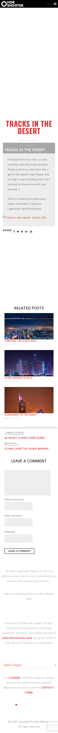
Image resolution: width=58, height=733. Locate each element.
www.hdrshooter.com (17, 638)
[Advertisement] (29, 89)
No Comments (27, 145)
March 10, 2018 (28, 140)
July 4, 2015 (10, 344)
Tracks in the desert (29, 127)
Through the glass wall (20, 340)
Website (9, 531)
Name (14, 499)
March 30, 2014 (12, 418)
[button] (49, 4)
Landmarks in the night (20, 414)
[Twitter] (16, 705)
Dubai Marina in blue (18, 377)
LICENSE (15, 677)
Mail (13, 515)
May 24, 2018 (11, 381)
